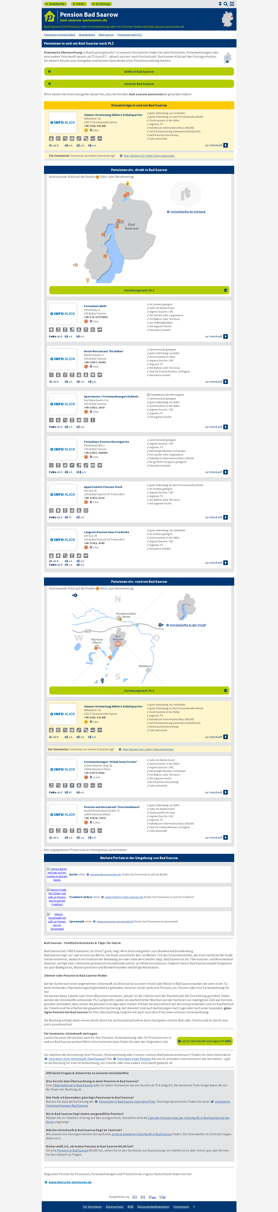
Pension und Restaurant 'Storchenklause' (112, 807)
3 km (94, 457)
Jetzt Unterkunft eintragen (206, 1041)
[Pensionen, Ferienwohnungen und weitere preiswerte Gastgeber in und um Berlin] (57, 874)
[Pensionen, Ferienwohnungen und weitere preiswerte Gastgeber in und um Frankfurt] (57, 897)
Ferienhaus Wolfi (95, 306)
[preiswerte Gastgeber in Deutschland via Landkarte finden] (227, 22)
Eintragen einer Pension (134, 1059)
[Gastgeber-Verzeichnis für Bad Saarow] (51, 16)
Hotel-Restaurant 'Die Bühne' (104, 351)
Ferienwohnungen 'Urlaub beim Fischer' (110, 762)
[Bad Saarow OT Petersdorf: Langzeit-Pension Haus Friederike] (64, 540)
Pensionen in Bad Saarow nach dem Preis (127, 1101)
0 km (94, 366)
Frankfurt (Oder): (81, 897)
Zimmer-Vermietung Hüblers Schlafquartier (113, 115)
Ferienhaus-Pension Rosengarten (106, 442)
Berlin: (73, 874)
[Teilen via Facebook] (136, 1197)
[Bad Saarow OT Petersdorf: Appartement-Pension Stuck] (64, 495)
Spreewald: (77, 921)
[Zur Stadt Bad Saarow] (185, 619)
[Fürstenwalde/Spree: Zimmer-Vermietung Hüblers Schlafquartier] (64, 123)
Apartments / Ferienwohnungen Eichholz (111, 396)
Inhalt (78, 4)
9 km (94, 130)
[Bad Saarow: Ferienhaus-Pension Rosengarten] (64, 450)
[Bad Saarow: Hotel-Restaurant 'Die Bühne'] (64, 359)
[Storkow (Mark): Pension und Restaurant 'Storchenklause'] (64, 815)
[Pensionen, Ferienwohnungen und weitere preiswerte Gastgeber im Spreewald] (57, 921)
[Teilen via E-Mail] (164, 1197)
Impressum (181, 1206)
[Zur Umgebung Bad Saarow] (185, 205)
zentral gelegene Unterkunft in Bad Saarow (142, 1134)
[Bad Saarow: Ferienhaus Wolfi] (64, 314)
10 (86, 777)
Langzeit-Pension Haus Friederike (106, 532)
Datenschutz (115, 1206)
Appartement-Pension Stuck (103, 487)
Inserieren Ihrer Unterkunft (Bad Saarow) (77, 1059)
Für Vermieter (92, 1206)
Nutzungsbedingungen (153, 1206)
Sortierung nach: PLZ (175, 290)
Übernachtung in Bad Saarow (73, 1085)
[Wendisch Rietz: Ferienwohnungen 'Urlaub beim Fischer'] (64, 770)
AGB (131, 1206)
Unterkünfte (55, 4)
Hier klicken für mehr (149, 156)
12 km (95, 777)
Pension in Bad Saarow (73, 1150)
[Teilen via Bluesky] (144, 1197)
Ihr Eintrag (101, 4)
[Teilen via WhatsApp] (154, 1197)
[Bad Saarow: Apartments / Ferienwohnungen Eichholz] (64, 404)
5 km (94, 321)
